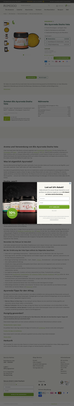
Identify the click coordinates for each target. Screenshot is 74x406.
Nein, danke (54, 210)
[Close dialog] (70, 183)
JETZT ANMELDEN (54, 207)
